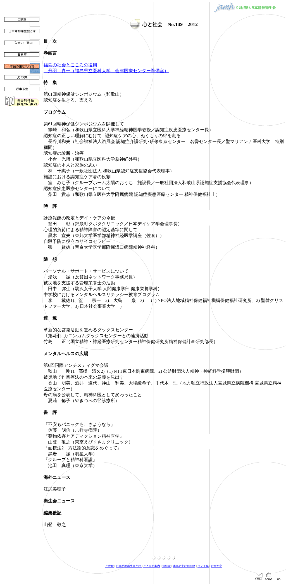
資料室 (166, 565)
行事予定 (216, 565)
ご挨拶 (109, 565)
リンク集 (203, 565)
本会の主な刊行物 (184, 565)
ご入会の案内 (151, 565)
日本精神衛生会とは (129, 565)
